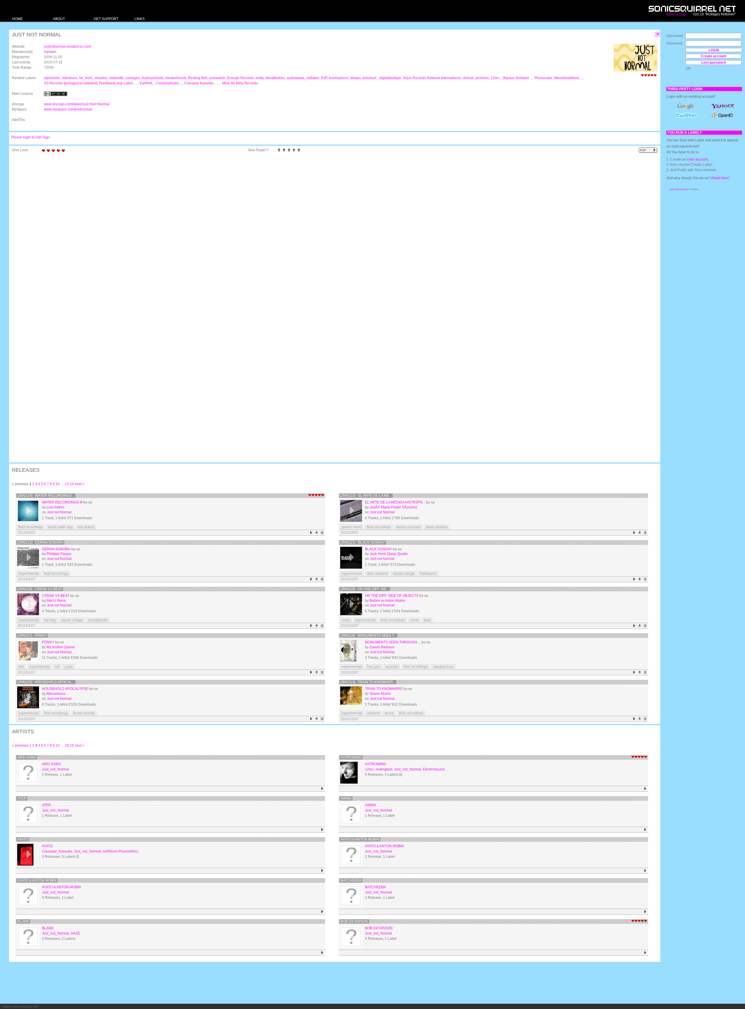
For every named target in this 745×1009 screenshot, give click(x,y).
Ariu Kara (26, 757)
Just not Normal (59, 512)
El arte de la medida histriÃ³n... (395, 502)
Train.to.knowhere (383, 689)
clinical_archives (475, 78)
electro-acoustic (408, 527)
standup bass (443, 667)
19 (72, 745)
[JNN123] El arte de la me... (366, 496)
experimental (28, 574)
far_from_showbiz (93, 78)
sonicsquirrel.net (677, 189)
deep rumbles (437, 527)
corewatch (217, 78)
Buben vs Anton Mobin (387, 601)
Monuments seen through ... (393, 642)
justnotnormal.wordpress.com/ (67, 47)
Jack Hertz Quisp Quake (389, 554)
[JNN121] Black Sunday (362, 542)
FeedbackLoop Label (116, 83)
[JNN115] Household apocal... (45, 682)
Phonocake (543, 78)
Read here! (720, 178)
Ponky (48, 642)
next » (79, 484)
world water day (60, 527)
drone (389, 713)
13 (67, 484)
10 (58, 484)
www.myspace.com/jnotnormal (68, 109)
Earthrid (146, 83)
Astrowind (351, 757)
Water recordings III (62, 502)
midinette (116, 78)
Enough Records (240, 78)
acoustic (391, 667)
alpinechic (52, 78)
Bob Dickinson (354, 921)
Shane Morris (380, 694)
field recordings (30, 527)
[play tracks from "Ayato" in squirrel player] (322, 870)
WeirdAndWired (566, 78)
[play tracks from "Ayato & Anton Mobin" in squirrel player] (645, 870)
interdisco (69, 78)
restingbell (384, 769)
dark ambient (377, 574)
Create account (713, 56)
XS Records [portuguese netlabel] (70, 83)
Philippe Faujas (59, 554)
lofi (57, 667)
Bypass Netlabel (516, 78)
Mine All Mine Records (240, 83)
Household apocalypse (65, 689)
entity (260, 78)
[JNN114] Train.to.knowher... (367, 682)
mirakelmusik (175, 78)
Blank (23, 921)
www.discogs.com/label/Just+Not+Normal (76, 104)
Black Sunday (378, 549)
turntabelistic (98, 620)
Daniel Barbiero (382, 647)
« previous (20, 745)
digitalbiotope (390, 78)
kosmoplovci (339, 78)
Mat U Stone (56, 601)
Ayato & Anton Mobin (359, 839)
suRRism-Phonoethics (120, 851)
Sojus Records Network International (432, 78)
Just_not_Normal (55, 769)
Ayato (22, 839)
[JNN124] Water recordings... (45, 496)
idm (21, 667)
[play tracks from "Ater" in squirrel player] (322, 829)
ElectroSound (433, 769)
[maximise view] (657, 34)
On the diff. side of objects (391, 596)
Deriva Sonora (56, 549)
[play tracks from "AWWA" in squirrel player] (645, 829)
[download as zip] (317, 532)
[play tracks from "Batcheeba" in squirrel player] (645, 911)
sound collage (404, 574)
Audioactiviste (152, 78)
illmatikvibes (275, 78)
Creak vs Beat (55, 596)
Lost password (713, 62)
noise (345, 620)
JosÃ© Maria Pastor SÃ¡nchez (393, 507)
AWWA (346, 798)
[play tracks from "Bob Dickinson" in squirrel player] (645, 952)
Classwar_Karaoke (57, 851)
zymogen (132, 78)
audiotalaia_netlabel (303, 78)
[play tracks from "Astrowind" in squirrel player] (645, 788)
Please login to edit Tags (30, 137)
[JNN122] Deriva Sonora (40, 542)
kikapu (355, 78)
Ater (21, 798)
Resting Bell (197, 78)
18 (67, 745)
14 (72, 484)
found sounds (84, 713)
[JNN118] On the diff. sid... (364, 589)
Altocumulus (56, 694)
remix (414, 620)
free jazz (373, 667)
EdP (324, 78)
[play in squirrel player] (28, 511)
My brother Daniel (61, 647)
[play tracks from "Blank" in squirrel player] (322, 952)
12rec (495, 78)
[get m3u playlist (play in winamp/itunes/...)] (322, 532)
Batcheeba (350, 880)
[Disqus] (332, 231)
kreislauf (369, 78)
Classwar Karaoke (198, 83)
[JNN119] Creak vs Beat (39, 589)
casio (68, 667)
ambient (373, 713)
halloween (428, 574)
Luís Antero (55, 507)
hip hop (50, 620)
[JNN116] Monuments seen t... (368, 635)
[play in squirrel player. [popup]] (648, 150)
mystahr (50, 52)
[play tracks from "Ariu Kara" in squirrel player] (322, 788)
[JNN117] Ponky (32, 635)
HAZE (75, 933)
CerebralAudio (167, 83)
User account (697, 159)
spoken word (351, 527)
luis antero (86, 527)
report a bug (675, 14)
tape (427, 620)
